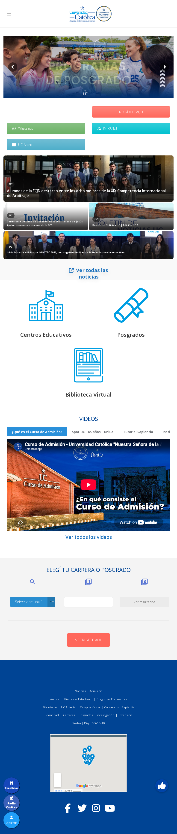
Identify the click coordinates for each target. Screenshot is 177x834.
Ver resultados (144, 602)
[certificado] (131, 305)
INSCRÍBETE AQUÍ (131, 112)
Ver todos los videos (88, 537)
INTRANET (110, 128)
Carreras (69, 715)
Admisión (95, 691)
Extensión (125, 715)
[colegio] (46, 305)
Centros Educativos (46, 334)
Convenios (111, 707)
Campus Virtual (90, 707)
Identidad (52, 715)
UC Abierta (68, 707)
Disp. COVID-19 (94, 723)
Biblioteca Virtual (88, 394)
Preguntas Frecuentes (112, 699)
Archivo (55, 699)
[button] (161, 785)
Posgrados (131, 334)
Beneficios (11, 788)
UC (10, 184)
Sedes (76, 723)
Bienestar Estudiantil (78, 699)
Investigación (105, 715)
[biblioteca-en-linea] (88, 365)
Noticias (80, 691)
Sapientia (128, 707)
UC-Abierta (26, 145)
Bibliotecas (49, 707)
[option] (88, 207)
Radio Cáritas (11, 805)
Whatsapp (25, 128)
